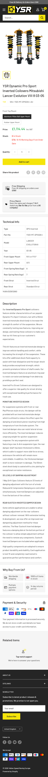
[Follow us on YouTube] (15, 742)
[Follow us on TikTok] (20, 742)
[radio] (17, 116)
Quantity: (6, 152)
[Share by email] (43, 172)
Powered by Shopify (10, 771)
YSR (4, 102)
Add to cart (24, 161)
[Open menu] (4, 10)
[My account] (37, 9)
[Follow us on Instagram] (9, 742)
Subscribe (11, 716)
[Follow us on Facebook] (4, 742)
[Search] (42, 18)
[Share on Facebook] (28, 172)
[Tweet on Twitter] (38, 172)
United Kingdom (10, 729)
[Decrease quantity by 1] (15, 152)
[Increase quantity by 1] (29, 152)
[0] (43, 9)
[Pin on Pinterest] (33, 172)
